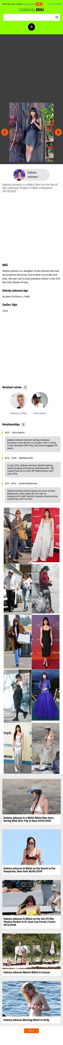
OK (39, 4)
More (31, 1030)
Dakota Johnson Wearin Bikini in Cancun (27, 972)
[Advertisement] (31, 68)
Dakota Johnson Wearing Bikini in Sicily (26, 1020)
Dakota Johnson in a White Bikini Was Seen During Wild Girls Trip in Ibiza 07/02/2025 (29, 819)
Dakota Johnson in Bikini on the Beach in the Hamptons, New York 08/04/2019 (29, 870)
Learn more (29, 4)
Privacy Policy (55, 4)
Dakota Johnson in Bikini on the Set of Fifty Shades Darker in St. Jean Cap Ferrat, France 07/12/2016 (29, 921)
